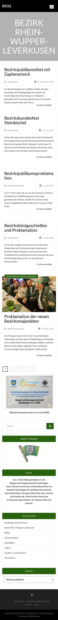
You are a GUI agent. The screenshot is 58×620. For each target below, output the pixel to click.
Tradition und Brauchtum (15, 552)
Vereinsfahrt (9, 557)
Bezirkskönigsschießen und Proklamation (25, 227)
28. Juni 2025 (48, 130)
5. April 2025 (48, 185)
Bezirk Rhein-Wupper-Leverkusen (19, 527)
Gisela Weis (12, 82)
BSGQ (6, 6)
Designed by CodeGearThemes (40, 613)
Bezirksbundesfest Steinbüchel (21, 120)
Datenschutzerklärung (38, 601)
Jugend (7, 547)
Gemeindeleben (11, 537)
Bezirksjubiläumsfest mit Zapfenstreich (27, 71)
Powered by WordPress (29, 616)
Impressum (19, 601)
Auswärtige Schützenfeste (15, 522)
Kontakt (28, 604)
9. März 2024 (48, 238)
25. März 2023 (48, 329)
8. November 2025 (46, 82)
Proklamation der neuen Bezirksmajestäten (26, 318)
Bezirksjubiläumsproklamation (28, 175)
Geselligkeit (9, 542)
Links (36, 604)
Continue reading (44, 105)
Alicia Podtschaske (15, 186)
